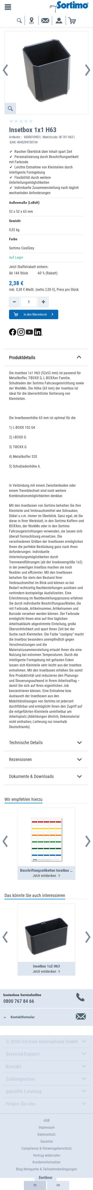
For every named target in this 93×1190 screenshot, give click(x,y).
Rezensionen (20, 759)
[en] (58, 1185)
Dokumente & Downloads (31, 776)
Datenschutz (46, 1134)
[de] (35, 1185)
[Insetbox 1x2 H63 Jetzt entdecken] (46, 922)
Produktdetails (22, 357)
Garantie (46, 1141)
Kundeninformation (46, 1162)
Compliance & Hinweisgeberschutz (46, 1148)
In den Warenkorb (35, 314)
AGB (47, 1120)
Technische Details (26, 742)
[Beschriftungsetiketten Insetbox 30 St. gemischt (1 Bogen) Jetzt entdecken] (46, 826)
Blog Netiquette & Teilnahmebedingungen (46, 1169)
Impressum (47, 1127)
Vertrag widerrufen (46, 1155)
